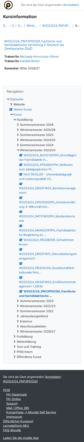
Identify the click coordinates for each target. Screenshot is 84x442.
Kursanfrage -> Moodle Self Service (31, 412)
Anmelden (71, 5)
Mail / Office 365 (17, 408)
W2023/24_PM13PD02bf (20, 381)
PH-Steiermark (16, 394)
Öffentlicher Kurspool (18, 421)
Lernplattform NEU (16, 426)
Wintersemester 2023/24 (32, 25)
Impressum (14, 417)
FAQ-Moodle (12, 430)
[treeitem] (42, 228)
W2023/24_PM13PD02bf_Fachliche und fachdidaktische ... (56, 25)
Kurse (13, 25)
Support (12, 403)
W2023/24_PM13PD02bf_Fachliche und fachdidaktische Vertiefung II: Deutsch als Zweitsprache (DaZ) (34, 44)
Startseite (5, 25)
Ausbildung (20, 25)
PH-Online (13, 399)
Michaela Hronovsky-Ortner (39, 56)
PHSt (6, 390)
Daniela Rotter (30, 61)
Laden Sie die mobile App (21, 438)
